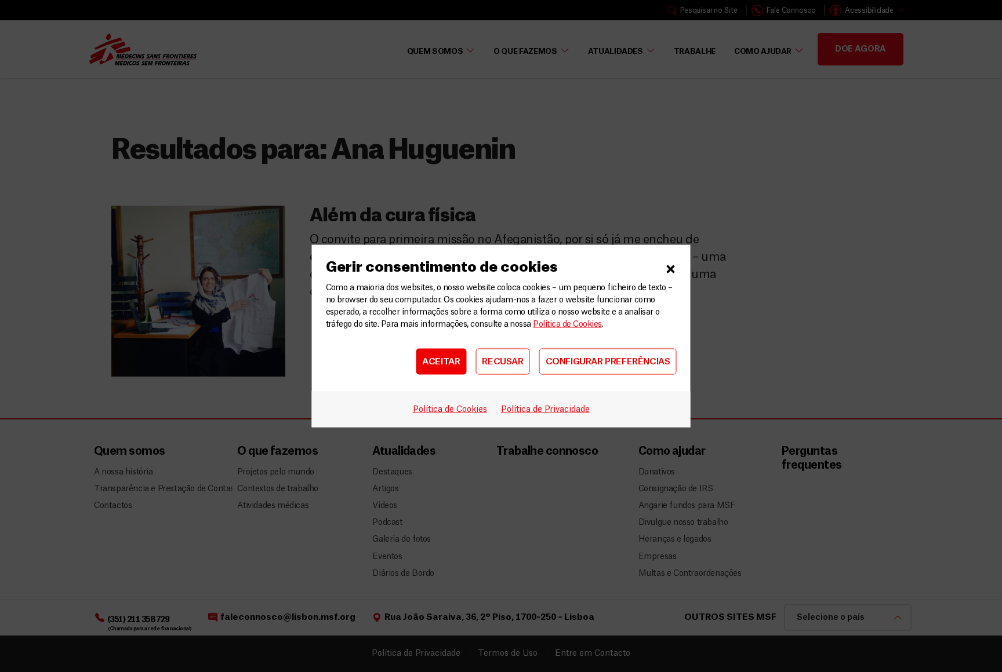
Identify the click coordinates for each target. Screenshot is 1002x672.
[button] (671, 267)
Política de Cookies (567, 324)
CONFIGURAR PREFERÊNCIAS (608, 361)
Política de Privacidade (545, 410)
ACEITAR (441, 361)
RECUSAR (502, 361)
